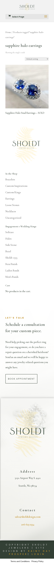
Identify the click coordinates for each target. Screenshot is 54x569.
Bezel (8, 251)
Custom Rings (13, 192)
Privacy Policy (37, 561)
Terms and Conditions (20, 561)
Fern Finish (11, 264)
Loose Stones (12, 205)
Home (8, 32)
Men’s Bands (11, 276)
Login (38, 554)
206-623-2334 (27, 524)
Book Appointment (21, 378)
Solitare (9, 232)
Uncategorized (13, 217)
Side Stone (11, 245)
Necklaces (10, 211)
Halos (8, 238)
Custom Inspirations (16, 185)
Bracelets (10, 179)
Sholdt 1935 (11, 257)
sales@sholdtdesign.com (27, 516)
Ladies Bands (12, 270)
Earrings (9, 198)
